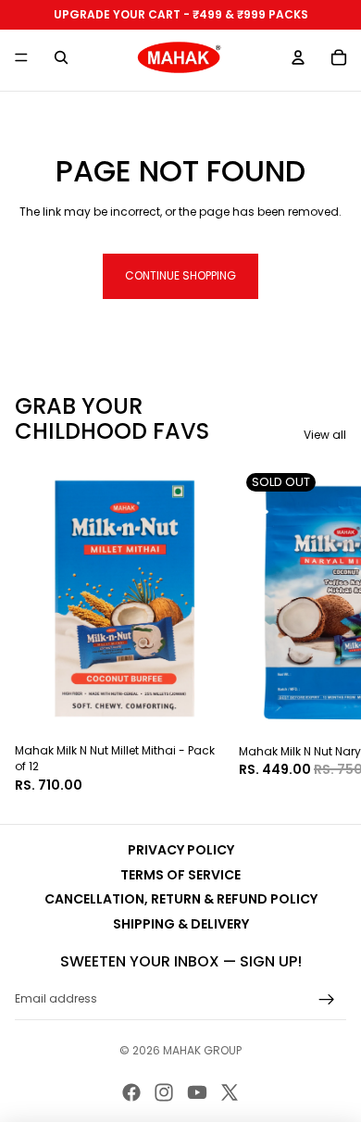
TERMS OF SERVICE (180, 875)
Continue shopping (180, 275)
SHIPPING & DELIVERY (181, 924)
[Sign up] (326, 999)
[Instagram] (164, 1092)
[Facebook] (131, 1092)
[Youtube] (197, 1092)
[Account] (298, 57)
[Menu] (21, 57)
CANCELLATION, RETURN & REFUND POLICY (180, 899)
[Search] (61, 57)
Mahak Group (202, 1050)
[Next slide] (325, 629)
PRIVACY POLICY (181, 850)
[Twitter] (229, 1092)
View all (325, 435)
